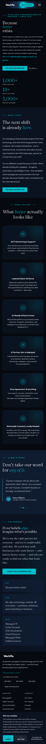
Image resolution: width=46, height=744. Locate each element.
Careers (28, 705)
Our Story (28, 698)
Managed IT (7, 698)
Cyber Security (8, 701)
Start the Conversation (19, 571)
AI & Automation (8, 705)
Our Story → (33, 68)
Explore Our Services (14, 68)
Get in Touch (26, 5)
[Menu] (39, 5)
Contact (28, 709)
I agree (8, 738)
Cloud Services (8, 709)
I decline (21, 738)
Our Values (29, 701)
